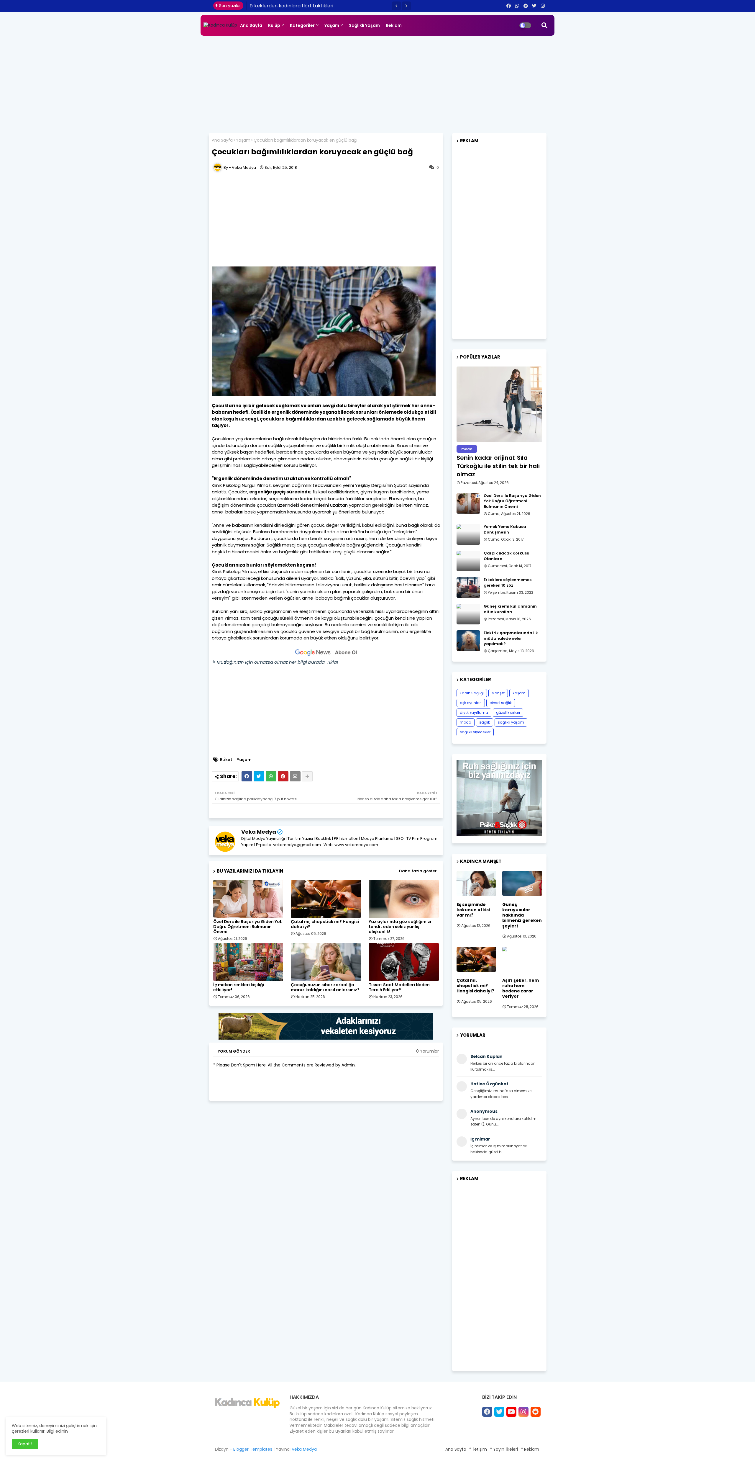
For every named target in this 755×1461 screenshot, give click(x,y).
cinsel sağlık (501, 702)
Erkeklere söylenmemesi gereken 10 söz (508, 582)
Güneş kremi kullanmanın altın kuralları (510, 609)
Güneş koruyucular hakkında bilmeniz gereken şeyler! (522, 915)
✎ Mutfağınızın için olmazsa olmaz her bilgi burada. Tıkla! (275, 662)
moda (465, 722)
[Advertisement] (377, 83)
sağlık (484, 722)
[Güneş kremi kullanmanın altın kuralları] (468, 614)
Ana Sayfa (251, 25)
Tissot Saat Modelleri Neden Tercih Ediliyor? (399, 987)
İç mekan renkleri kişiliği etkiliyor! (238, 987)
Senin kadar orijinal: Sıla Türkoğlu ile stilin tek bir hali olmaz (498, 466)
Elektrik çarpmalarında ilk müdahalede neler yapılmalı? (511, 638)
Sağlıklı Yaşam (364, 25)
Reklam (394, 25)
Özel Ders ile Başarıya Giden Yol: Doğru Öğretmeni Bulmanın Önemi (247, 926)
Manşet (498, 693)
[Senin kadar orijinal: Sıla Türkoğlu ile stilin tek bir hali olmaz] (499, 404)
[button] (396, 5)
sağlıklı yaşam (511, 722)
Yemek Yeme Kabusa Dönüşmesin (505, 529)
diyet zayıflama (474, 712)
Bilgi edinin (57, 1431)
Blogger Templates (252, 1449)
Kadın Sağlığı (472, 693)
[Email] (295, 776)
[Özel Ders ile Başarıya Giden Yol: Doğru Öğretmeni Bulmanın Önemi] (468, 503)
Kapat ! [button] (25, 1444)
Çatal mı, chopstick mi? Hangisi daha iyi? (325, 924)
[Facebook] (247, 776)
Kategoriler (302, 25)
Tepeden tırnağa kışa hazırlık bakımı (292, 5)
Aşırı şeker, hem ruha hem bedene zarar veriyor (520, 988)
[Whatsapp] (271, 776)
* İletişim (478, 1449)
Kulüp (274, 25)
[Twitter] (259, 776)
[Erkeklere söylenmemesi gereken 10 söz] (468, 587)
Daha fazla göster (418, 871)
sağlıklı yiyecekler (475, 731)
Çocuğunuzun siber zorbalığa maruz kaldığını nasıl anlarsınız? (325, 987)
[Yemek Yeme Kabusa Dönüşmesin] (468, 534)
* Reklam (530, 1449)
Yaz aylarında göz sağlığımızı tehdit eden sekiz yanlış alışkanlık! (400, 926)
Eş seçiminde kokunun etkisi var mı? (473, 910)
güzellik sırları (508, 712)
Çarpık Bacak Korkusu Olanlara (506, 556)
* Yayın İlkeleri (504, 1449)
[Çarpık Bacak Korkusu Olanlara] (468, 561)
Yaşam (331, 25)
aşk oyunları (471, 702)
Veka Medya (258, 831)
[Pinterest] (283, 776)
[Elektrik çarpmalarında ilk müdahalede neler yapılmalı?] (468, 640)
